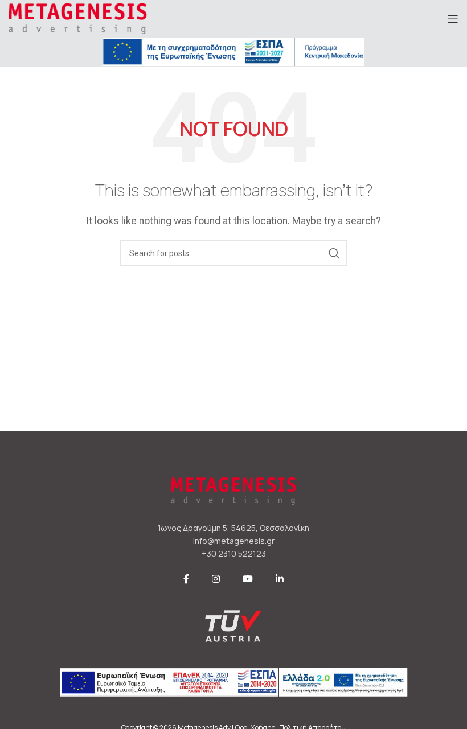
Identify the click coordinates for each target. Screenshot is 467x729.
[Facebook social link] (186, 579)
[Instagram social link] (215, 579)
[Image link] (233, 51)
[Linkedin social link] (279, 579)
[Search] (334, 253)
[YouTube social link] (247, 579)
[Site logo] (78, 18)
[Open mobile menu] (452, 18)
